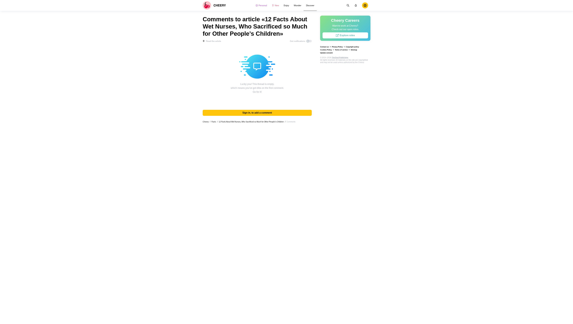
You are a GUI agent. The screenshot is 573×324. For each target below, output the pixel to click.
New (277, 5)
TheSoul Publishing (340, 58)
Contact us (324, 47)
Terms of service (341, 50)
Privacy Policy (337, 47)
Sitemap (354, 50)
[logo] (214, 5)
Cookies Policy (326, 50)
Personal (263, 5)
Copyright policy (352, 47)
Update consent (326, 53)
